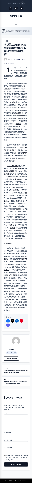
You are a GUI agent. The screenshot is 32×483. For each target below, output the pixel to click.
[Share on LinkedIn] (17, 321)
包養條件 (12, 150)
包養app (22, 230)
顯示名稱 (7, 433)
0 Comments (10, 63)
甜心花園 (18, 179)
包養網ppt (19, 209)
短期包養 (21, 116)
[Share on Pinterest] (21, 321)
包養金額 (15, 190)
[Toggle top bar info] (23, 3)
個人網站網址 (8, 448)
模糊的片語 (16, 16)
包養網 (12, 102)
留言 (6, 413)
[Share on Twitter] (12, 321)
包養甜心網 (18, 168)
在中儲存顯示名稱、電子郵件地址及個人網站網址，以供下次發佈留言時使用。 (16, 457)
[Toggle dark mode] (16, 8)
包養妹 (24, 153)
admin (10, 59)
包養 (13, 187)
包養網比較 (11, 171)
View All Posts (10, 358)
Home (3, 29)
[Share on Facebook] (8, 321)
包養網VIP (11, 225)
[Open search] (10, 8)
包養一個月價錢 (12, 166)
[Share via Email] (8, 325)
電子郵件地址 (9, 440)
